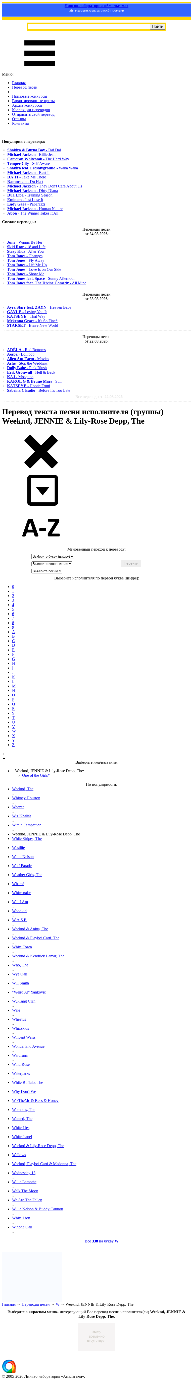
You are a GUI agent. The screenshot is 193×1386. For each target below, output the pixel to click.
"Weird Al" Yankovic (29, 992)
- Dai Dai (34, 150)
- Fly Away (25, 260)
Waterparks (21, 1073)
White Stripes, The (27, 838)
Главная (19, 83)
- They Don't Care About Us (44, 186)
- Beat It (28, 172)
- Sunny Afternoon (41, 278)
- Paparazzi (26, 204)
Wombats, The (23, 1109)
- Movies (28, 359)
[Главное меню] (39, 70)
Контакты (20, 123)
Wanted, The (22, 1118)
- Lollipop (20, 354)
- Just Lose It (25, 199)
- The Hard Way (38, 159)
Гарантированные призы (33, 101)
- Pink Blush (27, 368)
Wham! (18, 884)
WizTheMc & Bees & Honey (35, 1100)
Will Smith (20, 983)
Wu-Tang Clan (23, 1001)
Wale (16, 1010)
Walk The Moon (25, 1191)
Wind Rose (21, 1064)
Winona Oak (22, 1227)
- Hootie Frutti (28, 386)
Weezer (18, 807)
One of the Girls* (36, 775)
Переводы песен (36, 1304)
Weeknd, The (22, 789)
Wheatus (19, 1019)
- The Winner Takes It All (32, 213)
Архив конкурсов (27, 105)
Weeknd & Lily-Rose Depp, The (38, 1146)
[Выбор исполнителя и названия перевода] (41, 467)
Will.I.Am (20, 902)
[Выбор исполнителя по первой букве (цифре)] (41, 545)
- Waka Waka (42, 168)
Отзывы (19, 119)
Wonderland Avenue (28, 1046)
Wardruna (20, 1055)
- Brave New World (32, 325)
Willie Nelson (23, 856)
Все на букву (102, 1241)
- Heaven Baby (39, 307)
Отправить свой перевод (33, 114)
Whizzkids (20, 1028)
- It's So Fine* (32, 321)
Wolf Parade (22, 866)
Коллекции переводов (31, 110)
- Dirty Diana (32, 190)
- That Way (26, 316)
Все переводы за (99, 396)
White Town (22, 947)
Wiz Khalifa (21, 816)
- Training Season (30, 195)
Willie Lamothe (24, 1182)
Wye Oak (19, 974)
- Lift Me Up (27, 265)
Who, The (20, 965)
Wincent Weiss (23, 1037)
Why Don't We (24, 1091)
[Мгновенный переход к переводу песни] (41, 506)
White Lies (20, 1128)
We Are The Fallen (27, 1200)
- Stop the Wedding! (28, 363)
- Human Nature (35, 209)
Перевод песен (24, 87)
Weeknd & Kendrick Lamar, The (38, 956)
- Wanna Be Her (24, 242)
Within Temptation (26, 825)
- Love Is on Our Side (34, 269)
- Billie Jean (31, 154)
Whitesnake (21, 893)
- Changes (24, 256)
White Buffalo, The (27, 1082)
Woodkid (19, 911)
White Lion (21, 1218)
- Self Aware (28, 163)
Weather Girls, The (27, 875)
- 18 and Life (26, 247)
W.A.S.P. (19, 920)
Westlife (18, 847)
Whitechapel (22, 1137)
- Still (34, 381)
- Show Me (25, 274)
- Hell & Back (31, 372)
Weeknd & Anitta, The (30, 929)
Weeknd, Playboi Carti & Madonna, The (44, 1164)
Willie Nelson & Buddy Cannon (37, 1209)
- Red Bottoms (26, 350)
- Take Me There (26, 177)
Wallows (19, 1155)
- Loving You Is (27, 312)
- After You (25, 251)
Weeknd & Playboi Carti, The (35, 938)
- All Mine (46, 283)
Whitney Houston (26, 798)
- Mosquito (20, 377)
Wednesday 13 (23, 1173)
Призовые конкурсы (29, 96)
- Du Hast (25, 181)
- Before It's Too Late (38, 390)
